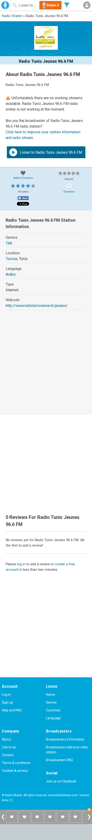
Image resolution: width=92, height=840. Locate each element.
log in (21, 564)
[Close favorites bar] (89, 810)
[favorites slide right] (89, 819)
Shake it (52, 5)
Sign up (7, 702)
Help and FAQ (12, 710)
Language (53, 718)
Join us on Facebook (61, 781)
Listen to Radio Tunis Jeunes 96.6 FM (50, 152)
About (6, 739)
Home (50, 694)
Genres (51, 702)
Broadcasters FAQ (59, 760)
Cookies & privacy (15, 771)
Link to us (9, 747)
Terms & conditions (16, 763)
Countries (53, 710)
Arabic (11, 274)
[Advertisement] (46, 367)
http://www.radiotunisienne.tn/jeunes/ (37, 305)
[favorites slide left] (3, 819)
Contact (8, 755)
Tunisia (11, 258)
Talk (9, 243)
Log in (6, 694)
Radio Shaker (12, 16)
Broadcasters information (65, 739)
